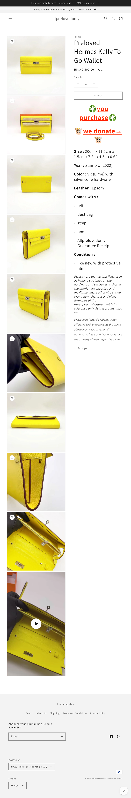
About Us (42, 713)
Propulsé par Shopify (113, 778)
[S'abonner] (62, 736)
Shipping (55, 713)
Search (29, 713)
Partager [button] (82, 348)
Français (15, 785)
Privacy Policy (97, 713)
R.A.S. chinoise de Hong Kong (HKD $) (29, 766)
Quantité (78, 77)
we (87, 130)
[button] (10, 18)
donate (107, 130)
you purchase (93, 113)
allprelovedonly (98, 778)
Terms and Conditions (75, 713)
